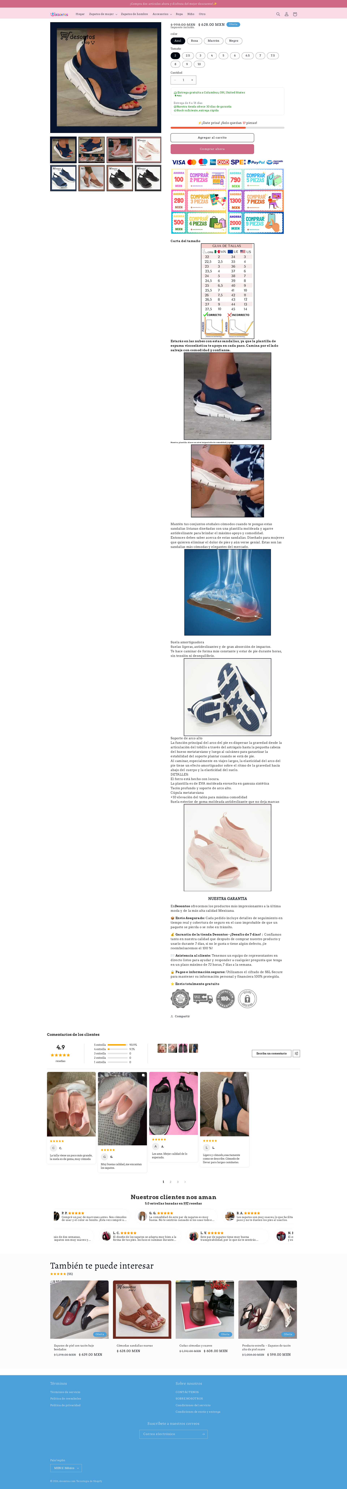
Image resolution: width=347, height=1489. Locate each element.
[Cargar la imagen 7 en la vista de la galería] (120, 178)
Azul (178, 40)
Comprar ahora (212, 149)
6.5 (248, 55)
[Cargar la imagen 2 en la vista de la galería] (91, 150)
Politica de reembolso (65, 1398)
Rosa (194, 40)
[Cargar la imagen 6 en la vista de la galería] (91, 178)
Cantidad (176, 72)
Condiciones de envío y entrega (198, 1411)
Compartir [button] (182, 1016)
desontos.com (67, 1481)
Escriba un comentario (271, 1053)
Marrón (213, 40)
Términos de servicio (65, 1392)
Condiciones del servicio (193, 1405)
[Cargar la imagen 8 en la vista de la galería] (148, 178)
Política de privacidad (65, 1405)
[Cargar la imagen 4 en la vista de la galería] (148, 150)
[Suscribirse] (203, 1434)
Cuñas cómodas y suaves (195, 1345)
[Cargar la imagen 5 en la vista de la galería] (63, 178)
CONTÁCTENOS (187, 1392)
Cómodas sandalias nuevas (135, 1345)
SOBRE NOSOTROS (189, 1398)
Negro (233, 40)
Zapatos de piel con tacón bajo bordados (74, 1347)
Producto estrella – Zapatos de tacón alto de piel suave (266, 1347)
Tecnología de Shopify (89, 1481)
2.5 (188, 55)
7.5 (273, 55)
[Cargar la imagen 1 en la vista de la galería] (63, 150)
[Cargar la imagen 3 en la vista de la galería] (120, 150)
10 (199, 64)
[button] (103, 14)
